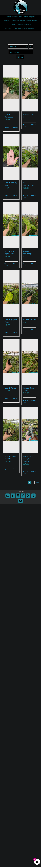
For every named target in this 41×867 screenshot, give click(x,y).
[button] (35, 28)
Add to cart (7, 128)
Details (16, 127)
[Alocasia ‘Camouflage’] (30, 225)
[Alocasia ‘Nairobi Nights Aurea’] (11, 225)
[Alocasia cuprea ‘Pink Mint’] (11, 430)
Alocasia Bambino (29, 320)
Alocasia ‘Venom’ (10, 388)
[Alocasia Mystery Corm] (11, 157)
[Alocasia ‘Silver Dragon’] (30, 362)
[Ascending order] (31, 46)
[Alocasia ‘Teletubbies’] (11, 88)
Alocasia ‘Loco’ (28, 115)
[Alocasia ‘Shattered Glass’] (30, 157)
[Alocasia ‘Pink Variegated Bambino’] (30, 430)
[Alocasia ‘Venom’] (11, 362)
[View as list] (22, 57)
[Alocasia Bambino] (30, 293)
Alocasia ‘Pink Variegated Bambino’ (28, 458)
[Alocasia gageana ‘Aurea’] (11, 293)
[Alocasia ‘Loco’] (30, 88)
